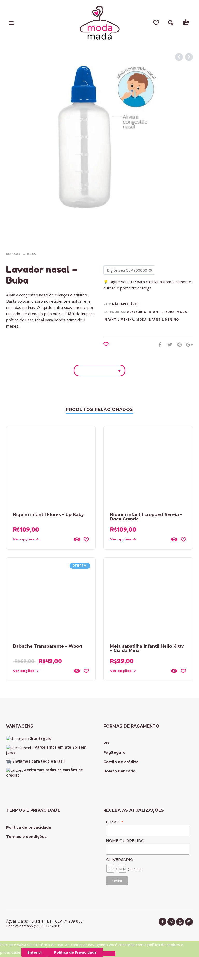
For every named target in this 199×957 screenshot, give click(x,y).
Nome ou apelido (125, 840)
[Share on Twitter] (168, 344)
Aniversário (119, 859)
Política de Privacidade (75, 952)
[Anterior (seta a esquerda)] (9, 471)
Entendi (34, 952)
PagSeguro (114, 752)
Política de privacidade (28, 827)
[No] (109, 953)
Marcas (13, 254)
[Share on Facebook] (158, 344)
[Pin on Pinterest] (178, 344)
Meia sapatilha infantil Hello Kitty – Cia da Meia (147, 648)
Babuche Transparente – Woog (47, 646)
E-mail (114, 821)
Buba (31, 254)
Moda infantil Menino (157, 319)
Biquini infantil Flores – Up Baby (48, 514)
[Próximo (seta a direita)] (190, 471)
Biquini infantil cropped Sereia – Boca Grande (146, 516)
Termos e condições (26, 836)
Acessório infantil (145, 312)
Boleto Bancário (119, 771)
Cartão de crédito (121, 761)
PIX (106, 743)
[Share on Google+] (188, 344)
